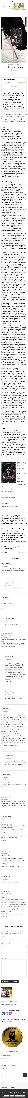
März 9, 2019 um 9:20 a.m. (6, 877)
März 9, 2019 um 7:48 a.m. (10, 583)
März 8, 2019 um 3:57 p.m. (6, 775)
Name (3, 936)
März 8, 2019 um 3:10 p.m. (6, 599)
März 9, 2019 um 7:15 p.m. (6, 893)
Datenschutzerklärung (20, 1095)
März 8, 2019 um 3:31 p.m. (6, 635)
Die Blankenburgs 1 (6, 1055)
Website (3, 951)
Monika (5, 552)
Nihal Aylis (8, 691)
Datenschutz (11, 1087)
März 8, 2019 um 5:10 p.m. (6, 797)
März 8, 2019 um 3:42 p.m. (6, 709)
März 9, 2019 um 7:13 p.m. (10, 657)
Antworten (4, 566)
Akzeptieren (5, 1095)
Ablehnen (12, 1095)
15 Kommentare (23, 552)
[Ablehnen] (26, 1093)
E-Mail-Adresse (5, 943)
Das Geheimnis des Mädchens (8, 1065)
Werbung (17, 64)
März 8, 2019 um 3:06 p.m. (6, 564)
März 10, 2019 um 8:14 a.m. (10, 692)
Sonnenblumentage (6, 1058)
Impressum (4, 1087)
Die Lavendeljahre (5, 1062)
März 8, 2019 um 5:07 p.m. (10, 756)
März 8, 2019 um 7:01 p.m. (6, 818)
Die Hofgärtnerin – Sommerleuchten (10, 1068)
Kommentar (4, 958)
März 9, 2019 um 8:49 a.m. (6, 851)
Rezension (11, 64)
